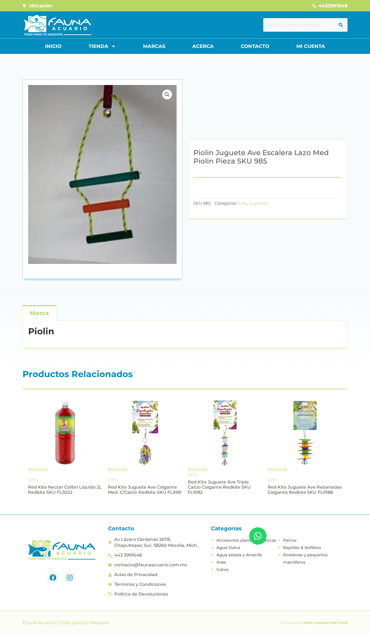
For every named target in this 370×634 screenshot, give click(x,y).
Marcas (154, 46)
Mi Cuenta (310, 46)
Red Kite (37, 469)
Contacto (255, 46)
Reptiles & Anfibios (302, 547)
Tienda (98, 46)
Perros (290, 540)
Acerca (203, 46)
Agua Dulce (228, 547)
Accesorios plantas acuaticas (246, 540)
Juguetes (258, 203)
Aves (242, 203)
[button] (167, 94)
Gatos (222, 569)
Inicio (53, 46)
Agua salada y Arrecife (239, 554)
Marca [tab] (39, 313)
